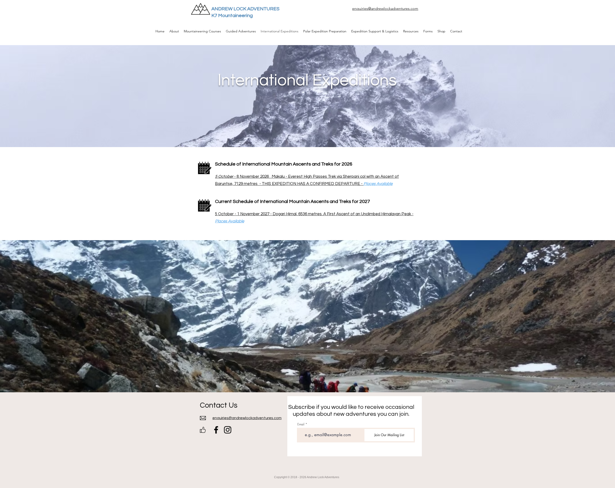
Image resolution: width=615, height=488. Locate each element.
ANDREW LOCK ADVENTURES (245, 8)
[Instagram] (228, 430)
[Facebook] (216, 430)
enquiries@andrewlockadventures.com (385, 8)
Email (300, 424)
